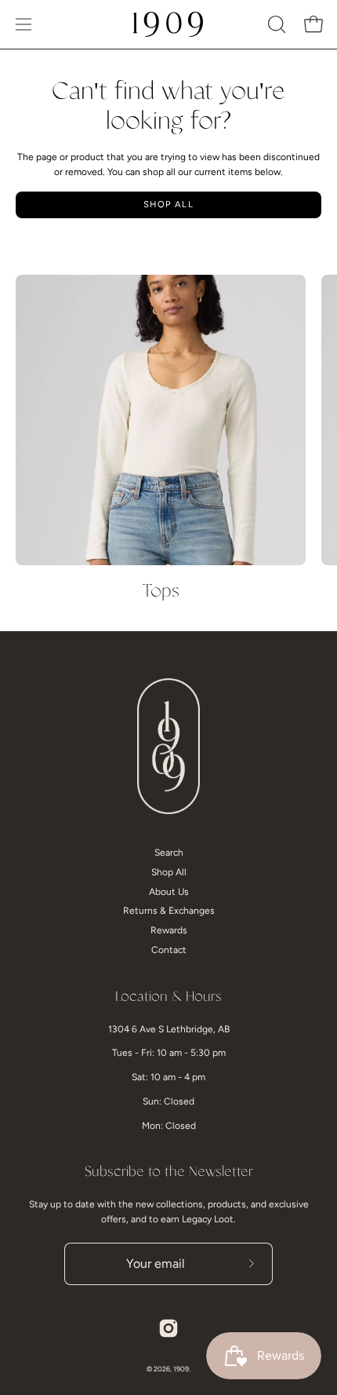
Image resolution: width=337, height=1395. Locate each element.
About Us (169, 891)
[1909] (168, 24)
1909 (181, 1368)
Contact (169, 949)
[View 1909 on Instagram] (168, 1328)
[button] (275, 24)
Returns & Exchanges (169, 910)
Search (168, 852)
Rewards (168, 930)
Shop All (168, 204)
